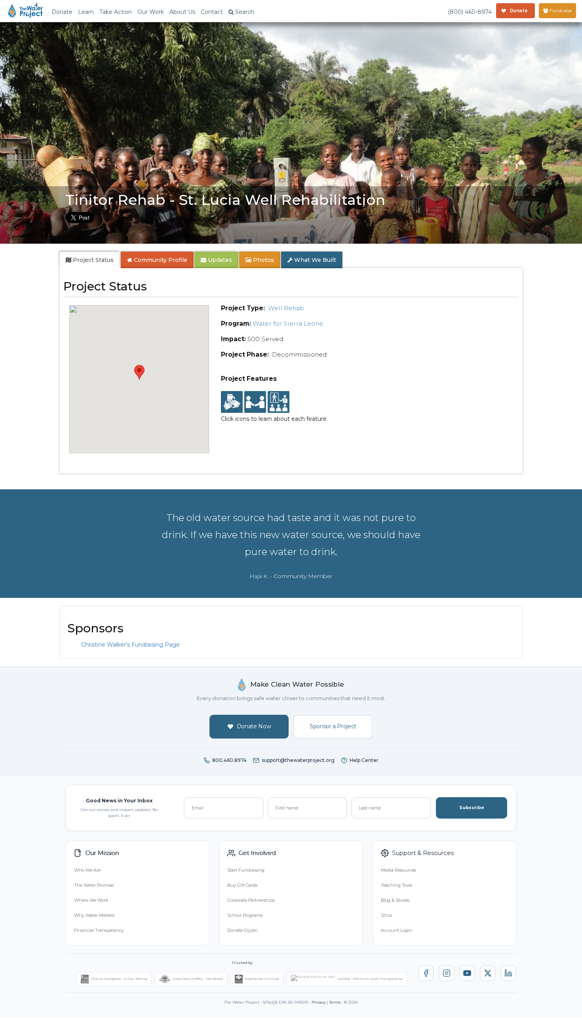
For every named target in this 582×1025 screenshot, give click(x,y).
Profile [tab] (160, 259)
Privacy (318, 1002)
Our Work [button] (150, 11)
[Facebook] (426, 973)
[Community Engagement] (255, 402)
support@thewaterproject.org (298, 760)
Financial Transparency (99, 930)
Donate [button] (61, 11)
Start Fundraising (245, 870)
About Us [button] (182, 11)
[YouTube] (467, 973)
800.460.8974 (229, 760)
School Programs (244, 915)
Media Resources (398, 870)
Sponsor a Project (333, 726)
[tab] (89, 260)
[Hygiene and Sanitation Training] (278, 402)
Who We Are (87, 870)
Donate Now (254, 726)
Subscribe (471, 807)
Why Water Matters (94, 915)
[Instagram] (447, 973)
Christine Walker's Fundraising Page (130, 644)
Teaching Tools (396, 885)
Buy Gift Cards (242, 885)
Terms (334, 1002)
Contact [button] (212, 11)
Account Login (396, 930)
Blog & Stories (395, 900)
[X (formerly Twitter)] (488, 973)
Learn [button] (86, 11)
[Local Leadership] (232, 402)
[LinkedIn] (508, 973)
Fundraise (560, 10)
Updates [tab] (219, 259)
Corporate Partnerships (251, 900)
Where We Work (91, 900)
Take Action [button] (115, 11)
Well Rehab (286, 308)
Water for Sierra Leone (288, 323)
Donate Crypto (242, 930)
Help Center (364, 760)
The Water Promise (94, 885)
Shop (386, 915)
